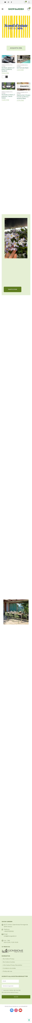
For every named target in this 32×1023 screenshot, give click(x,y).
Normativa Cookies (9, 962)
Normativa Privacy (8, 959)
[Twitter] (20, 1010)
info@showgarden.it (10, 936)
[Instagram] (8, 2)
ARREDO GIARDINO (5, 64)
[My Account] (28, 2)
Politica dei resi (7, 971)
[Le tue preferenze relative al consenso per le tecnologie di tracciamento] (29, 1020)
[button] (16, 48)
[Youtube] (5, 2)
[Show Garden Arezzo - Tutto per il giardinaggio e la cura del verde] (16, 9)
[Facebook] (11, 2)
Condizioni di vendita (9, 968)
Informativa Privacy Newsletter (12, 965)
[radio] (3, 77)
